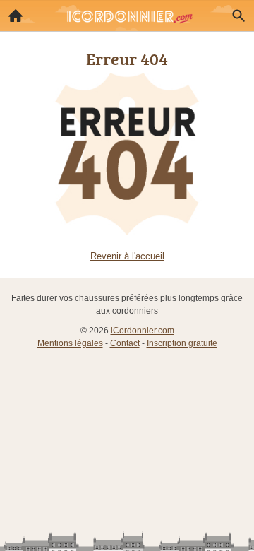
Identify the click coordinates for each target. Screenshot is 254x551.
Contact (125, 343)
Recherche (238, 15)
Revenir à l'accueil (127, 256)
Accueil (15, 15)
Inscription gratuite (182, 343)
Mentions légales (70, 343)
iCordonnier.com (142, 331)
